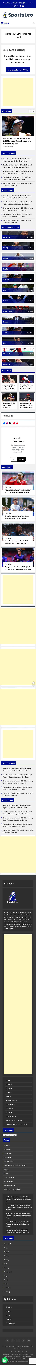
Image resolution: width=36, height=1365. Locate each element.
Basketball (7, 1244)
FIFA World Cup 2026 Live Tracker (17, 1124)
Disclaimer (9, 1108)
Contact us (7, 1153)
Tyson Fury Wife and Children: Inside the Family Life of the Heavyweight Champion (26, 388)
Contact (8, 1092)
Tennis (6, 1280)
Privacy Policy (8, 1181)
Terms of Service (11, 1100)
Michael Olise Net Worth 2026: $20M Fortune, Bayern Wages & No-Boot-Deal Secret (15, 3)
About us (7, 1145)
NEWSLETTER (11, 1116)
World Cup (7, 1288)
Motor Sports (8, 1272)
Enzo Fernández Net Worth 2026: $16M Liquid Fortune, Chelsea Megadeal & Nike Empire (17, 518)
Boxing (6, 1248)
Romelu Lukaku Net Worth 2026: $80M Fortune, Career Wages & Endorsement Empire (16, 141)
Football (6, 134)
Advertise (9, 1088)
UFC (5, 1284)
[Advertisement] (18, 92)
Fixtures (8, 1096)
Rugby (6, 1276)
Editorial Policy (10, 1104)
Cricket (6, 1252)
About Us (9, 1084)
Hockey (6, 1268)
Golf (5, 1264)
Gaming (6, 1260)
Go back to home (18, 70)
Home (8, 34)
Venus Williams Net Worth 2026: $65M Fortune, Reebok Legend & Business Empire (18, 1224)
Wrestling (6, 381)
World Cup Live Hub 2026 (14, 1120)
